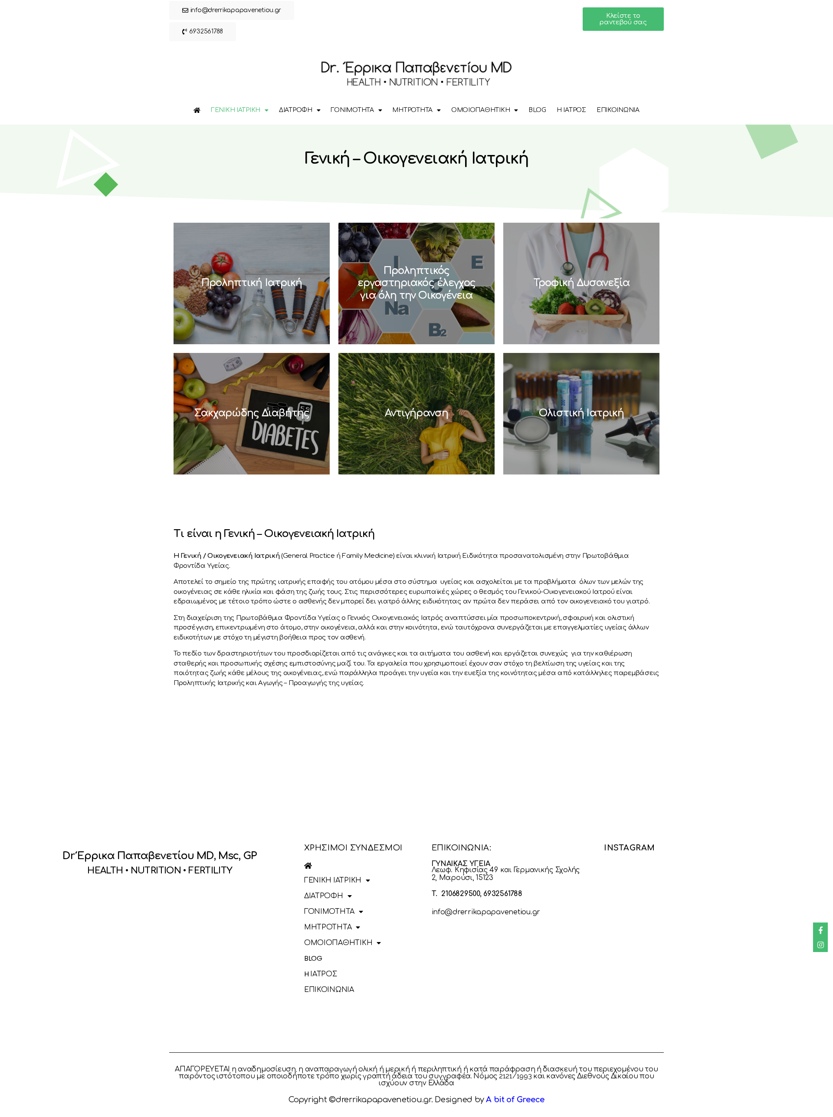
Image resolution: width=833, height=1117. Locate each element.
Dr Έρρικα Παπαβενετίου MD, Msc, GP (159, 856)
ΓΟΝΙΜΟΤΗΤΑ (352, 110)
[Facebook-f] (820, 930)
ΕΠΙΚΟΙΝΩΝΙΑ (618, 110)
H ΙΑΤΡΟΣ (571, 110)
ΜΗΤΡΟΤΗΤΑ (412, 110)
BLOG (537, 110)
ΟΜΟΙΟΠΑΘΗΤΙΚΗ (480, 110)
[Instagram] (820, 944)
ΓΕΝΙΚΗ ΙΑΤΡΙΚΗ (235, 110)
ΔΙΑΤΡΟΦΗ (295, 110)
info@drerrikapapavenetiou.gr (486, 912)
